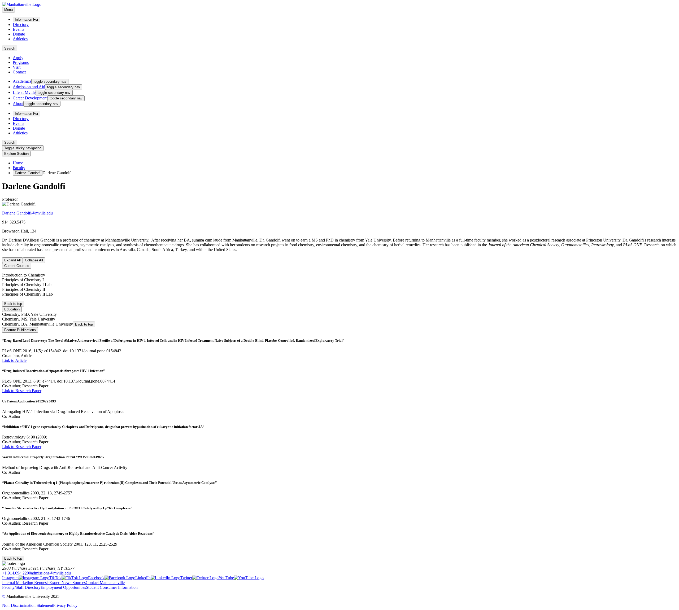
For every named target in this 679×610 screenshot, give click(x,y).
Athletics (20, 39)
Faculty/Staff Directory (21, 587)
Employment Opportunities (63, 587)
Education (12, 309)
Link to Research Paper (21, 390)
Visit (16, 67)
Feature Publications (20, 330)
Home (18, 163)
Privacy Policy (65, 605)
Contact (19, 72)
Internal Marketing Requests (25, 582)
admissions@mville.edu (51, 573)
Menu (8, 10)
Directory (21, 24)
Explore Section (16, 154)
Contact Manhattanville (105, 582)
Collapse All (34, 260)
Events (18, 29)
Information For (26, 19)
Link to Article (14, 360)
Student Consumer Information (112, 587)
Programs (21, 62)
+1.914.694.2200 (16, 573)
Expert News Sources (67, 582)
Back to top (13, 304)
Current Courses (16, 266)
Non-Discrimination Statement (27, 605)
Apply (18, 57)
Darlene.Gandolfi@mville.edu (27, 213)
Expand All (12, 260)
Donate (19, 34)
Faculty (19, 167)
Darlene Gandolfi (27, 173)
